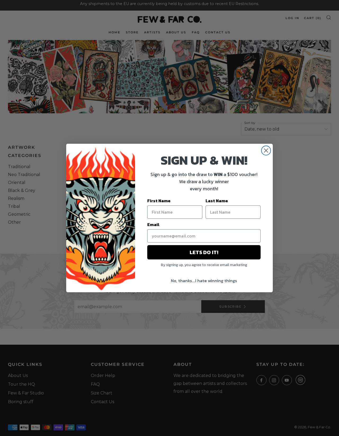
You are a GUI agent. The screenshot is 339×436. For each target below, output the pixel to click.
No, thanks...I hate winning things (204, 280)
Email (153, 224)
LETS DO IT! (204, 252)
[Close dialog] (266, 150)
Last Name (217, 200)
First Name (159, 200)
